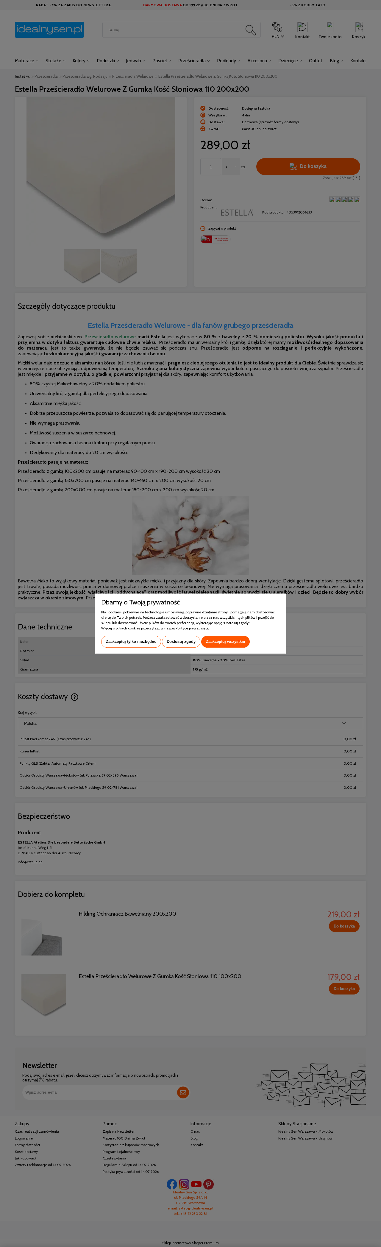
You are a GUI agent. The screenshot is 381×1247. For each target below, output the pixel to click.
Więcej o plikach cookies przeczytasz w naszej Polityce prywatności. (155, 628)
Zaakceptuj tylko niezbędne (131, 641)
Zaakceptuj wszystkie (225, 641)
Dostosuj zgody (181, 641)
